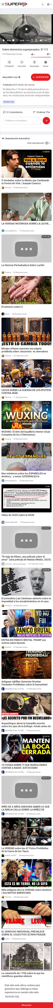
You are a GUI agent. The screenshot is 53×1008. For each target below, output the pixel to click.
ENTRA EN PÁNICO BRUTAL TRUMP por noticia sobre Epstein (23, 641)
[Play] (3, 40)
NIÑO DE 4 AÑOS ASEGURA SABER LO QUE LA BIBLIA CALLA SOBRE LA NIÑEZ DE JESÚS (25, 809)
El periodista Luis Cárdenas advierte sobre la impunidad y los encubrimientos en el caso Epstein (26, 601)
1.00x (28, 40)
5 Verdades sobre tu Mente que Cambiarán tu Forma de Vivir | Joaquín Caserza (25, 182)
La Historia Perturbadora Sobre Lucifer (22, 265)
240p (45, 40)
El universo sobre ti (12, 306)
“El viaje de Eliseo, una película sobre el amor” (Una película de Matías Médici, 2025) (26, 558)
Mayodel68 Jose (10, 77)
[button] (26, 29)
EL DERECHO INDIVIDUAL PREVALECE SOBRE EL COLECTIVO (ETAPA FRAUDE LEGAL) (23, 934)
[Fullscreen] (49, 40)
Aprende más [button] (12, 996)
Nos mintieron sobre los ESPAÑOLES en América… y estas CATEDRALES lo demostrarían (23, 476)
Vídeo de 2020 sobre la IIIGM (17, 515)
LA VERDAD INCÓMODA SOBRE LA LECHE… (25, 223)
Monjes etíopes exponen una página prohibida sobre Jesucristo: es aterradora (24, 350)
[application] (26, 29)
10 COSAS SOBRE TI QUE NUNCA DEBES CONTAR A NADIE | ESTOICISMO (24, 766)
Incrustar (22, 66)
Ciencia (31, 85)
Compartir (9, 66)
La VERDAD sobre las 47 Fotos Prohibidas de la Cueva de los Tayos (24, 850)
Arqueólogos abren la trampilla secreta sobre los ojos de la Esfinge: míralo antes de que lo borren (26, 726)
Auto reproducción (35, 143)
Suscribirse (42, 77)
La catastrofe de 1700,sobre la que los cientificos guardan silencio (22, 975)
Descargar (34, 66)
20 (31, 40)
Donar (45, 66)
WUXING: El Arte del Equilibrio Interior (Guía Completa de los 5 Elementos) (25, 433)
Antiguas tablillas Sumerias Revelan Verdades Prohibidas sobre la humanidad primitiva (24, 684)
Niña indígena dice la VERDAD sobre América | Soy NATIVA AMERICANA (26, 891)
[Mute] (41, 40)
